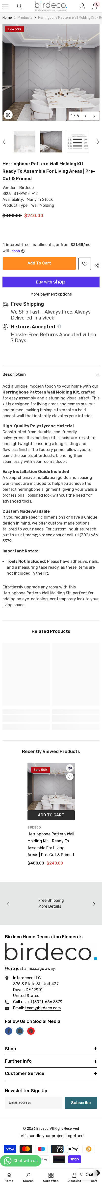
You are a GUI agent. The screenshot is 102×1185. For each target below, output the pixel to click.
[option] (51, 72)
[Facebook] (8, 1031)
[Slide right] (94, 903)
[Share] (95, 265)
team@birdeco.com (43, 1008)
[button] (85, 116)
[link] (26, 718)
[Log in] (82, 6)
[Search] (20, 6)
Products (25, 18)
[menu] (5, 6)
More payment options (51, 294)
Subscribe (81, 1102)
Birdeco (26, 187)
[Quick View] (70, 768)
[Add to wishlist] (84, 264)
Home (7, 18)
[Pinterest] (31, 1031)
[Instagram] (20, 1031)
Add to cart (39, 263)
